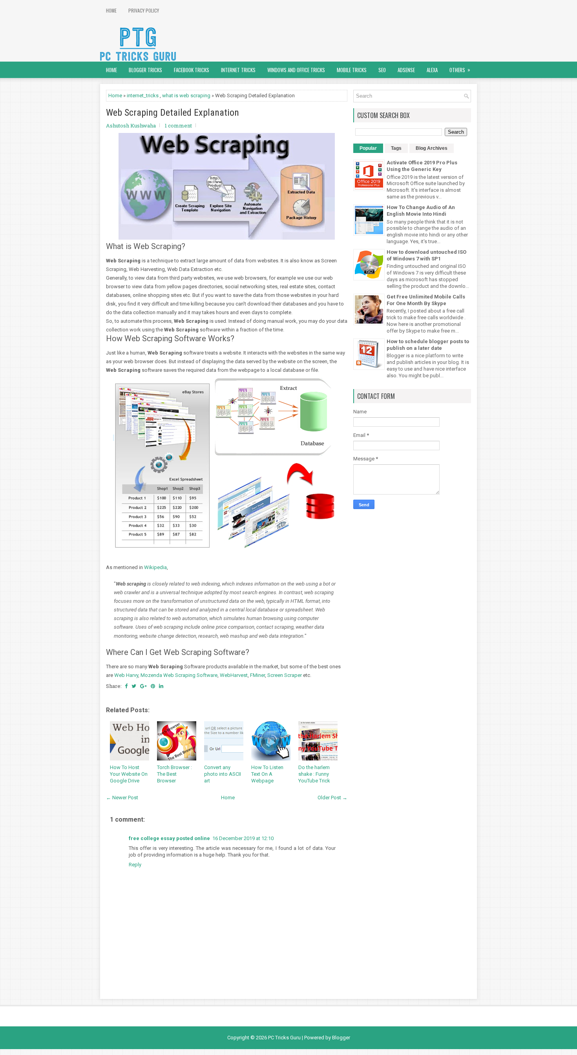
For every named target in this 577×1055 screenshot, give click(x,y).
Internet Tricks (238, 70)
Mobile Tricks (352, 70)
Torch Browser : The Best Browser (174, 774)
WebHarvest (234, 675)
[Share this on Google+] (143, 685)
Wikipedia (155, 567)
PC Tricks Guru (284, 1037)
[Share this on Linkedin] (161, 685)
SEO (382, 70)
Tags (396, 148)
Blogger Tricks (145, 70)
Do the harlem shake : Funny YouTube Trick (314, 774)
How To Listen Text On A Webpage (267, 774)
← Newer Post (122, 797)
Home (111, 10)
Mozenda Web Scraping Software (179, 675)
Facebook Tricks (191, 70)
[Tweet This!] (134, 685)
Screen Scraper (284, 675)
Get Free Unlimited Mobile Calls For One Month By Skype (426, 300)
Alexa (432, 70)
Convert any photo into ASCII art (222, 774)
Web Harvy (126, 675)
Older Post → (332, 797)
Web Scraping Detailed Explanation (172, 112)
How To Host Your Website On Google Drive (129, 774)
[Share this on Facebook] (126, 685)
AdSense (406, 70)
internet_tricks (143, 95)
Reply (135, 865)
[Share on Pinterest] (153, 685)
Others (459, 69)
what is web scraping (186, 95)
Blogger (341, 1037)
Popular (368, 148)
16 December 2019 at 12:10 (243, 838)
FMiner (257, 675)
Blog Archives (431, 148)
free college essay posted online (169, 838)
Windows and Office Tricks (296, 70)
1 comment (178, 125)
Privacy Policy (143, 10)
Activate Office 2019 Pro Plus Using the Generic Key (422, 166)
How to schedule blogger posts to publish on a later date (428, 344)
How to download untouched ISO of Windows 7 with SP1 (426, 255)
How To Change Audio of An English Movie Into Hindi (421, 210)
